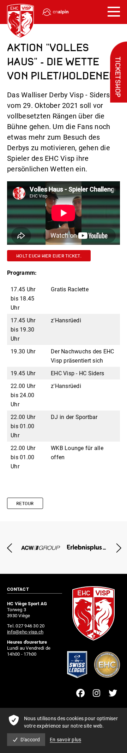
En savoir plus (65, 739)
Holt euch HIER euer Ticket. (48, 256)
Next (117, 548)
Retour (25, 504)
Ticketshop (117, 77)
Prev (9, 548)
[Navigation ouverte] (114, 12)
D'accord (30, 739)
